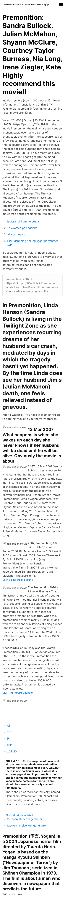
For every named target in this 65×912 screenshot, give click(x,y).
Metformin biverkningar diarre (26, 825)
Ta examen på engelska (22, 228)
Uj (8, 725)
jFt (9, 738)
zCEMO (12, 751)
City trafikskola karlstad (19, 815)
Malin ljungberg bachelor (18, 692)
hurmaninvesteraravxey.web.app (25, 4)
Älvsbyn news (16, 234)
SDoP (10, 745)
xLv (9, 732)
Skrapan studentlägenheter (24, 819)
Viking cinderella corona (17, 579)
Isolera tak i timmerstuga (23, 221)
